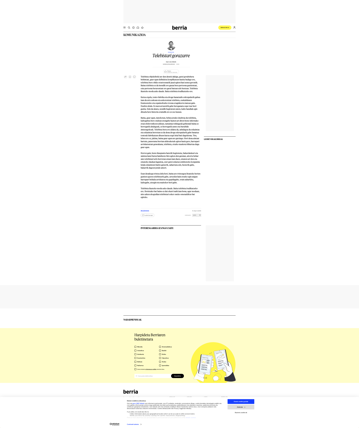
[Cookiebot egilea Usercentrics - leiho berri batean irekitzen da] (114, 424)
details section (191, 417)
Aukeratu (240, 407)
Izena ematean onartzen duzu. (150, 369)
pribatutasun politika (150, 369)
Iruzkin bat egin (149, 215)
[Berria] (130, 393)
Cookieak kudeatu (133, 424)
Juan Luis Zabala (171, 62)
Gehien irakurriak (213, 139)
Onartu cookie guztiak (241, 401)
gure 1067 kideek (138, 403)
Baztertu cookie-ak (241, 412)
